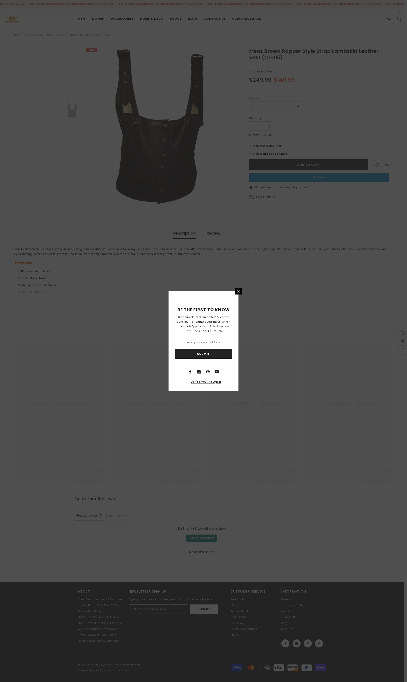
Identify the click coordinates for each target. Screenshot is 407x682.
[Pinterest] (208, 371)
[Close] (238, 291)
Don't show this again (206, 381)
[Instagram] (199, 371)
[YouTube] (216, 371)
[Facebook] (190, 371)
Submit (203, 354)
